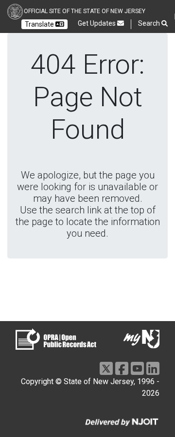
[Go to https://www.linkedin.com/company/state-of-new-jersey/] (152, 368)
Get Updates (97, 23)
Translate (40, 24)
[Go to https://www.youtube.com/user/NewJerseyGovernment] (137, 368)
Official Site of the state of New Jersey (84, 11)
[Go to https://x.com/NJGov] (106, 368)
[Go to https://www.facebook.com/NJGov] (121, 368)
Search (149, 23)
